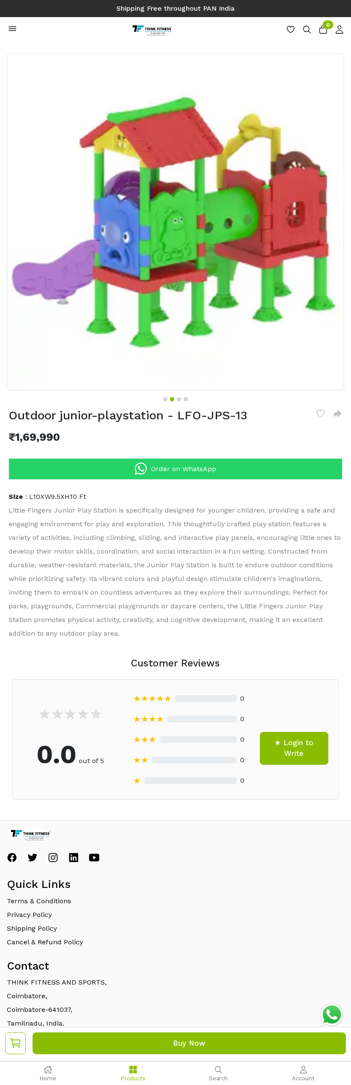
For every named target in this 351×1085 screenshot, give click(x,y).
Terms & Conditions (39, 901)
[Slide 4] (186, 399)
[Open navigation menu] (12, 30)
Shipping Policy (32, 928)
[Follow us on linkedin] (73, 859)
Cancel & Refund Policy (45, 942)
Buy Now (189, 1043)
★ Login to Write (293, 748)
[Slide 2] (172, 399)
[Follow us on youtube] (94, 859)
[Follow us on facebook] (12, 859)
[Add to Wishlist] (320, 413)
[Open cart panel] (323, 32)
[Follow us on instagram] (53, 859)
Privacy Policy (29, 915)
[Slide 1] (165, 399)
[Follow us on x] (32, 859)
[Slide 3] (179, 399)
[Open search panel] (307, 32)
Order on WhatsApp (183, 469)
